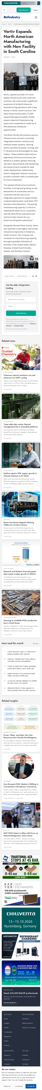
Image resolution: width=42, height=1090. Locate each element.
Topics (6, 1041)
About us (7, 1055)
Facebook (25, 1060)
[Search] (4, 10)
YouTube (25, 1064)
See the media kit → (11, 1003)
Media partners (27, 1023)
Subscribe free (24, 10)
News (10, 24)
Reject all (7, 1086)
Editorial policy (9, 1060)
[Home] (12, 17)
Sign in (36, 10)
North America (22, 276)
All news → (36, 644)
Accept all (30, 1086)
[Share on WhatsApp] (36, 276)
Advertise (25, 1019)
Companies (8, 1032)
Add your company (29, 1028)
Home (4, 24)
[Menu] (35, 17)
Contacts (7, 1064)
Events (6, 1028)
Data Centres (9, 276)
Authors (7, 1045)
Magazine (7, 1036)
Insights (6, 1023)
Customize (19, 1086)
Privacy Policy (19, 326)
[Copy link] (30, 276)
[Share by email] (33, 276)
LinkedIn (25, 1055)
